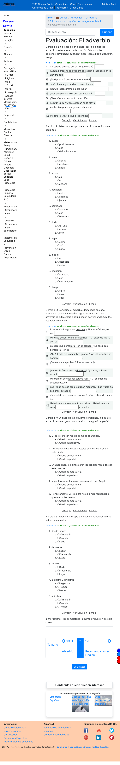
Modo (62, 557)
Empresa (8, 108)
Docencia (9, 167)
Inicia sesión (51, 63)
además (63, 196)
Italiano (8, 61)
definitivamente (67, 151)
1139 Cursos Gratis (43, 4)
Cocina (7, 132)
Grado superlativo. (69, 442)
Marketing (9, 129)
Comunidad (61, 4)
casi (61, 297)
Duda (62, 541)
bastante (64, 216)
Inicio (6, 15)
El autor (80, 666)
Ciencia (8, 135)
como (62, 241)
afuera (62, 229)
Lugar (62, 550)
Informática (10, 71)
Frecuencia (65, 554)
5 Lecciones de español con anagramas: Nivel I (76, 21)
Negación (64, 583)
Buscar (107, 32)
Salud (7, 154)
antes (62, 193)
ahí (60, 245)
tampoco (64, 274)
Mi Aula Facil (109, 4)
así (60, 176)
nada (62, 167)
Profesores (62, 7)
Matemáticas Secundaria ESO (11, 210)
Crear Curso (76, 7)
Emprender (10, 115)
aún (61, 212)
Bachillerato (10, 230)
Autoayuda (10, 104)
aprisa (62, 160)
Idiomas (8, 36)
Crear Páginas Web (9, 78)
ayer (61, 294)
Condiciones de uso (65, 747)
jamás (62, 200)
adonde (63, 209)
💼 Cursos (61, 17)
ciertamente (66, 281)
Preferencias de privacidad (18, 741)
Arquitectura (10, 257)
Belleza (8, 173)
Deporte (8, 157)
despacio (64, 261)
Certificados (10, 734)
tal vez (63, 225)
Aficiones (9, 151)
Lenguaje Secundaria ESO (10, 224)
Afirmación (65, 534)
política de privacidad (82, 747)
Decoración (10, 170)
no (60, 180)
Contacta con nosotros (56, 734)
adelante (64, 164)
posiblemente (66, 144)
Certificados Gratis (42, 7)
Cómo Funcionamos (15, 727)
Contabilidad (11, 122)
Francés (8, 47)
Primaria (8, 193)
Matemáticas (11, 142)
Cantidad (64, 538)
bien (61, 232)
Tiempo (63, 586)
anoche (63, 183)
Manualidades (11, 102)
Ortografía (91, 17)
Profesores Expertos (15, 738)
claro (62, 290)
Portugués (9, 68)
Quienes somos (12, 731)
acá (61, 147)
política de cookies (101, 747)
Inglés (10, 40)
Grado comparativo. (70, 439)
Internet (8, 98)
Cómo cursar (85, 4)
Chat (73, 4)
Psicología (9, 182)
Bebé (6, 179)
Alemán (8, 54)
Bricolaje (8, 176)
